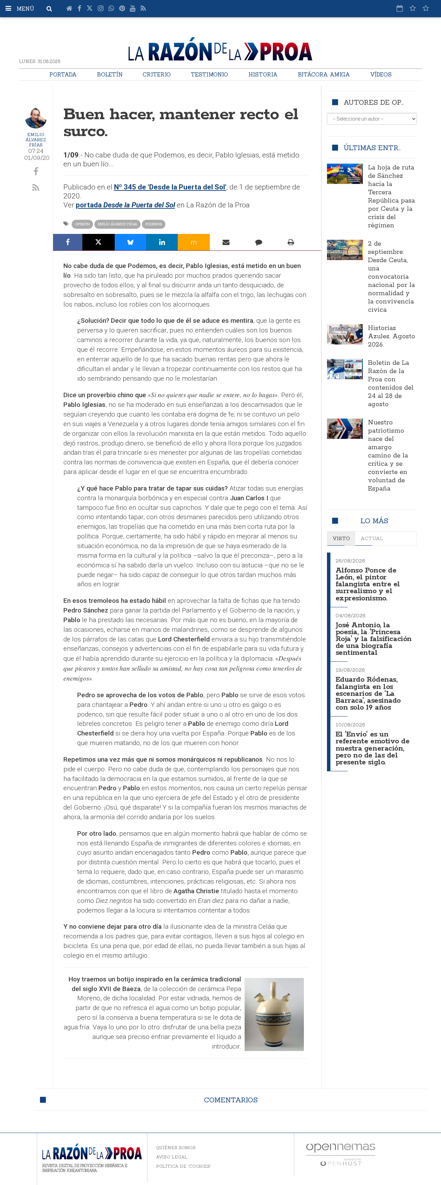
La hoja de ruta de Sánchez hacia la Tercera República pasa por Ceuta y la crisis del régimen (391, 197)
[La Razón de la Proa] (221, 48)
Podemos (153, 224)
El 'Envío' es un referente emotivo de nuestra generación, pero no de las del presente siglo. (373, 748)
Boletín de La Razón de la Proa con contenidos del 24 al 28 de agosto (390, 384)
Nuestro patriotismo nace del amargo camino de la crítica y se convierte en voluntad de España (388, 456)
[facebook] (36, 171)
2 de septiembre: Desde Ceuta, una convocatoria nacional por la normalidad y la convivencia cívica (391, 277)
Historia (263, 74)
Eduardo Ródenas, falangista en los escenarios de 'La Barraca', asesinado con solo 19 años (368, 693)
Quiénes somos (176, 1147)
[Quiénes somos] (426, 8)
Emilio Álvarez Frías (35, 139)
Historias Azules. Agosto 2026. (391, 336)
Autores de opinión (382, 102)
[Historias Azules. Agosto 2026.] (345, 334)
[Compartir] (68, 242)
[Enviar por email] (226, 242)
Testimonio (209, 74)
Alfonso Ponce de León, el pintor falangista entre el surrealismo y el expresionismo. (368, 584)
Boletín (110, 74)
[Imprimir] (291, 242)
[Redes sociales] (413, 8)
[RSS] (143, 8)
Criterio (157, 74)
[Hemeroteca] (400, 8)
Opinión (82, 224)
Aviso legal (171, 1157)
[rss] (36, 188)
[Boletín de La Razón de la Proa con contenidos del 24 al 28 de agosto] (345, 369)
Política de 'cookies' (183, 1166)
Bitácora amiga (324, 74)
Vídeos (381, 74)
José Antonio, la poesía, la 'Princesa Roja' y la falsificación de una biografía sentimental (374, 639)
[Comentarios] (258, 242)
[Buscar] (49, 8)
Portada (63, 74)
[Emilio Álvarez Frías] (36, 117)
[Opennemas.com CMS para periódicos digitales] (340, 1154)
